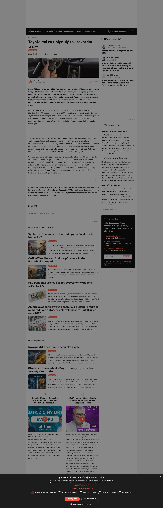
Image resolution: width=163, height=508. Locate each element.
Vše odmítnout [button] (90, 499)
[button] (81, 488)
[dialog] (81, 491)
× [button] (160, 476)
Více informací (84, 485)
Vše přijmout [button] (72, 499)
